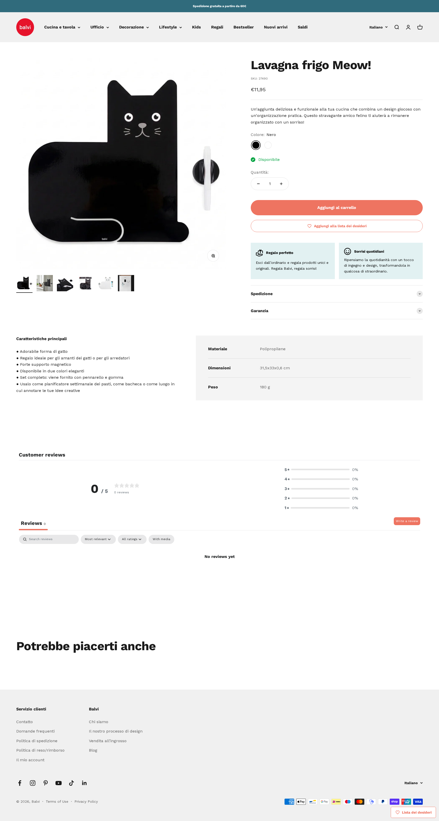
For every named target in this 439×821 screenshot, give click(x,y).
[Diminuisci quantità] (258, 184)
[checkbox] (161, 539)
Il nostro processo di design (116, 731)
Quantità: (260, 172)
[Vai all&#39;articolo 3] (65, 284)
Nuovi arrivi (276, 27)
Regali (217, 27)
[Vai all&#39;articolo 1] (24, 284)
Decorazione (131, 27)
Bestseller (243, 27)
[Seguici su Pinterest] (45, 783)
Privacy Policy (86, 801)
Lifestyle (168, 27)
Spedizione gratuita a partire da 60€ (219, 6)
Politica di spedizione (36, 740)
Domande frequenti (35, 731)
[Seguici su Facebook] (19, 783)
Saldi (303, 27)
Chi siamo (98, 721)
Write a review (407, 521)
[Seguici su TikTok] (71, 783)
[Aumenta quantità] (281, 184)
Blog (93, 750)
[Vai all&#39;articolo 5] (106, 284)
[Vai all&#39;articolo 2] (45, 284)
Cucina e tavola (59, 27)
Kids (196, 27)
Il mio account (30, 759)
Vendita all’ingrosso (108, 740)
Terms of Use (58, 801)
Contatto (24, 721)
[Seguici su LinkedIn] (84, 783)
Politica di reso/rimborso (40, 750)
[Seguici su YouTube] (58, 783)
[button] (321, 469)
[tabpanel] (219, 574)
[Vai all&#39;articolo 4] (85, 284)
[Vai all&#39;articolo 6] (126, 284)
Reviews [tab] (33, 523)
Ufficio (97, 27)
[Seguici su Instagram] (32, 783)
